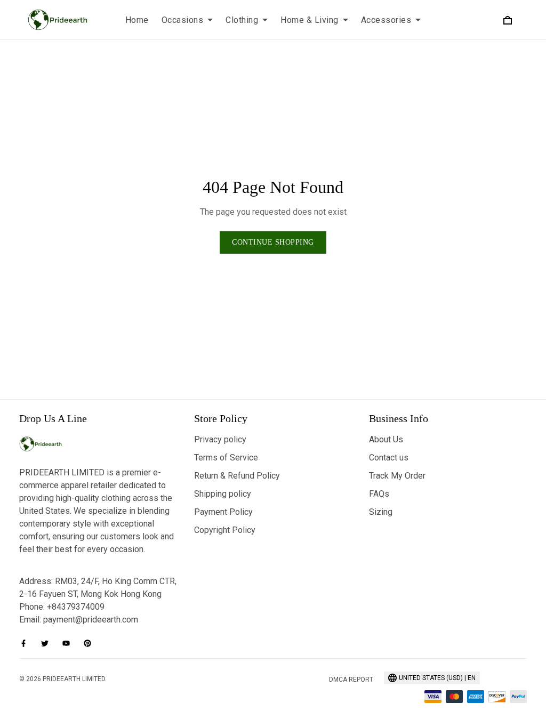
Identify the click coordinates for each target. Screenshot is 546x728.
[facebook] (26, 643)
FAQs (379, 494)
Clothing (242, 20)
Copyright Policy (224, 530)
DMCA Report (351, 679)
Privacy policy (220, 439)
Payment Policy (223, 512)
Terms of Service (226, 457)
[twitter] (48, 643)
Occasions (183, 20)
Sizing (380, 512)
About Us (386, 439)
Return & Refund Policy (237, 476)
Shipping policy (222, 494)
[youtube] (69, 643)
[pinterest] (90, 643)
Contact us (388, 457)
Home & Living (309, 20)
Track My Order (397, 476)
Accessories (386, 20)
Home (137, 20)
